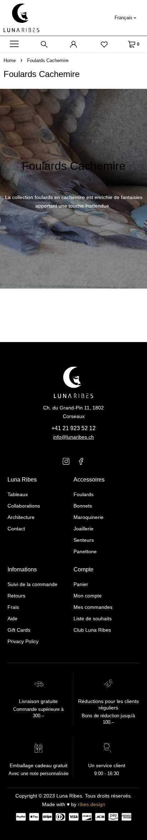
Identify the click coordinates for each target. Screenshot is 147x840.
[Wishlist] (104, 44)
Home (10, 60)
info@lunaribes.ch (73, 437)
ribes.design (91, 804)
